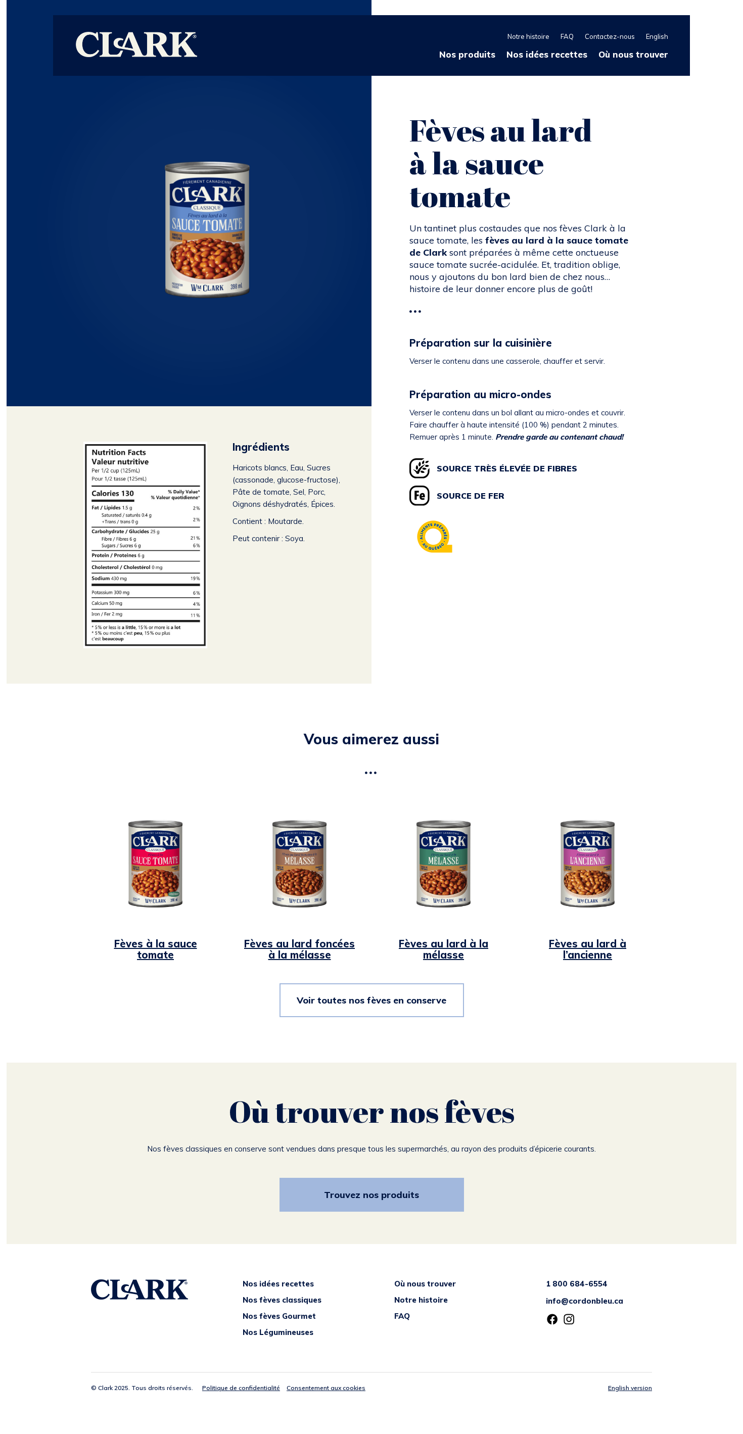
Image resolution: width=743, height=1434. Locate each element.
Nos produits (467, 54)
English (657, 36)
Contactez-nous (610, 36)
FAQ (567, 36)
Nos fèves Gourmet (279, 1316)
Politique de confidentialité (241, 1388)
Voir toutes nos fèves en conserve (371, 1000)
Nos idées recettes (546, 54)
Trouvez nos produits (371, 1195)
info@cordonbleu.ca (584, 1301)
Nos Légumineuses (278, 1332)
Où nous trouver (633, 54)
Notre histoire (528, 36)
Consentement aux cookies (326, 1388)
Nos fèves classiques (282, 1300)
